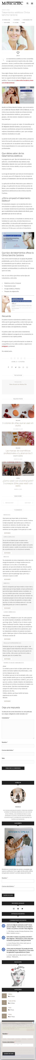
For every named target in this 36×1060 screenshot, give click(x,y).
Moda (10, 1014)
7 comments (16, 19)
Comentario (6, 718)
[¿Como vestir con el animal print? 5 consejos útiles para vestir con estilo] (18, 469)
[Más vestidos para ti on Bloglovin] (18, 975)
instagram (5, 346)
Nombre (5, 742)
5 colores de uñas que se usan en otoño (18, 424)
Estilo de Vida (12, 1001)
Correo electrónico (8, 750)
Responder (7, 533)
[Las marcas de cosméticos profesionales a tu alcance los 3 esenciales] (18, 439)
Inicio (9, 1007)
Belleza (10, 994)
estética (12, 283)
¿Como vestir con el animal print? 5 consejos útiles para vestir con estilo (18, 483)
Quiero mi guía (8, 895)
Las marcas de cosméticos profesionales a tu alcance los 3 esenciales (18, 453)
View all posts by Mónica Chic (18, 384)
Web (3, 758)
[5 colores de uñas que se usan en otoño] (18, 411)
